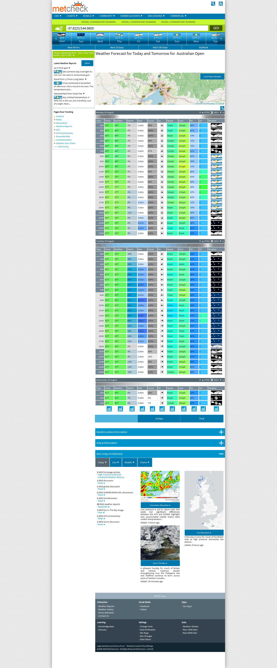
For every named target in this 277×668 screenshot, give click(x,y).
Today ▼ (102, 462)
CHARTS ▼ (72, 15)
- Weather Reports (105, 606)
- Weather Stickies (190, 626)
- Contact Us (103, 615)
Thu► (202, 418)
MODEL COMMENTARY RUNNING (99, 21)
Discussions (61, 122)
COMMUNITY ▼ (107, 15)
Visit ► (87, 63)
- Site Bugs (144, 632)
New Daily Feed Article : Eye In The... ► (73, 54)
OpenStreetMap (209, 103)
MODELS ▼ (88, 15)
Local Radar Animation (212, 76)
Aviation (60, 116)
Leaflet (197, 103)
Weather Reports (64, 126)
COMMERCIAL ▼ (178, 15)
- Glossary (102, 629)
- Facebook (144, 606)
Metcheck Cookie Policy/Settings (140, 646)
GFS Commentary (64, 133)
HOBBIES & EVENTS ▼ (131, 15)
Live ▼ (115, 462)
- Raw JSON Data (189, 629)
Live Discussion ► (204, 532)
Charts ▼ (145, 462)
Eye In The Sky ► (160, 563)
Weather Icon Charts (66, 143)
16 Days (159, 418)
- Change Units (146, 626)
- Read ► (101, 482)
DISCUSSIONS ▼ (156, 15)
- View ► (101, 512)
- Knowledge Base (105, 626)
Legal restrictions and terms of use (110, 646)
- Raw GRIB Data (189, 632)
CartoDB (221, 103)
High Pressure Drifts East (109, 474)
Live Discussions (63, 139)
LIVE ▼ (58, 15)
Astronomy (63, 146)
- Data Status (145, 639)
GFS (58, 129)
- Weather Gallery (105, 609)
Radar (59, 119)
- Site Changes (145, 636)
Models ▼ (130, 462)
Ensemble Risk (63, 136)
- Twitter (143, 609)
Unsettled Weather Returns (111, 477)
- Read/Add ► (103, 506)
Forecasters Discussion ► (160, 505)
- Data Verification (147, 629)
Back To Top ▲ (160, 596)
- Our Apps (187, 606)
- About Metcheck (105, 612)
